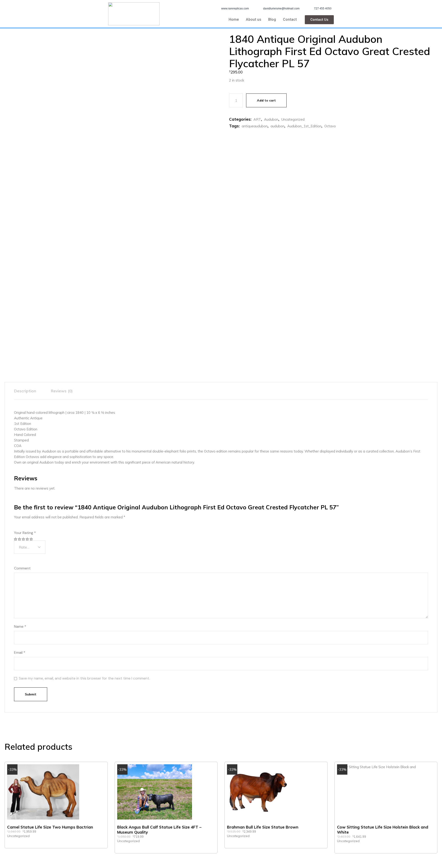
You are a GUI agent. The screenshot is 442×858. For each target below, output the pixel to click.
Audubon (271, 119)
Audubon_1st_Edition (304, 126)
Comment (22, 568)
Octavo (330, 126)
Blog (272, 19)
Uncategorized (293, 119)
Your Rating (25, 533)
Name (20, 626)
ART (257, 119)
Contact (290, 19)
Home (234, 19)
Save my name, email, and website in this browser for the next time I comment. (84, 678)
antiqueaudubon (255, 126)
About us (253, 19)
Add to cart (266, 100)
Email (19, 652)
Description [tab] (25, 390)
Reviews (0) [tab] (62, 390)
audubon (277, 126)
